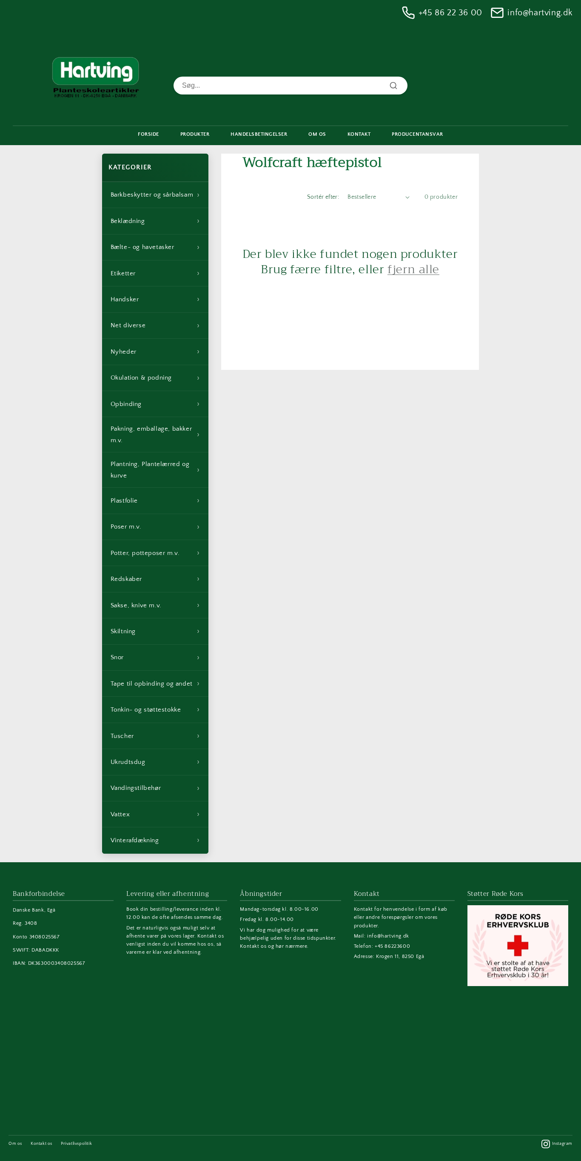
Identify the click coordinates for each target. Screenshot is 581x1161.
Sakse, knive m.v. (155, 605)
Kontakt (359, 134)
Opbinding (155, 404)
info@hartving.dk (539, 12)
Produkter (195, 134)
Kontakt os (41, 1143)
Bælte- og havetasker (155, 247)
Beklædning (155, 221)
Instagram (562, 1143)
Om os (15, 1143)
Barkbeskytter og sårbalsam (155, 195)
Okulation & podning (155, 378)
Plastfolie (155, 500)
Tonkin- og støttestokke (155, 709)
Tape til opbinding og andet (155, 683)
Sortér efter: (323, 197)
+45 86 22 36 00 (450, 12)
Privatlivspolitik (76, 1143)
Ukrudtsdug (155, 762)
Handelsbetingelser (259, 134)
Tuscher (155, 736)
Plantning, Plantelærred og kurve (155, 469)
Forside (148, 134)
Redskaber (155, 579)
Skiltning (155, 631)
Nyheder (155, 351)
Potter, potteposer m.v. (155, 553)
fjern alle (413, 269)
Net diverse (155, 325)
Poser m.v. (155, 527)
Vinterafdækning (155, 840)
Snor (155, 657)
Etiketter (155, 273)
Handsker (155, 299)
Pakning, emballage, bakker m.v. (155, 434)
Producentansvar (417, 134)
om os (317, 134)
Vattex (155, 814)
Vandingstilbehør (155, 788)
